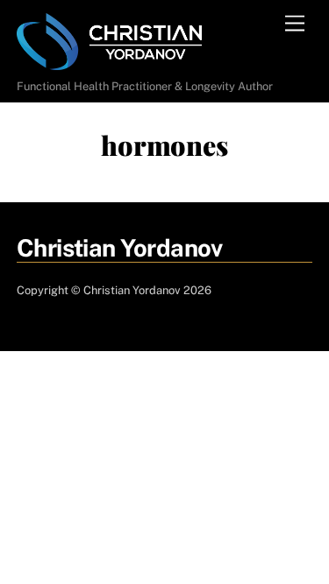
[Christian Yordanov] (109, 62)
